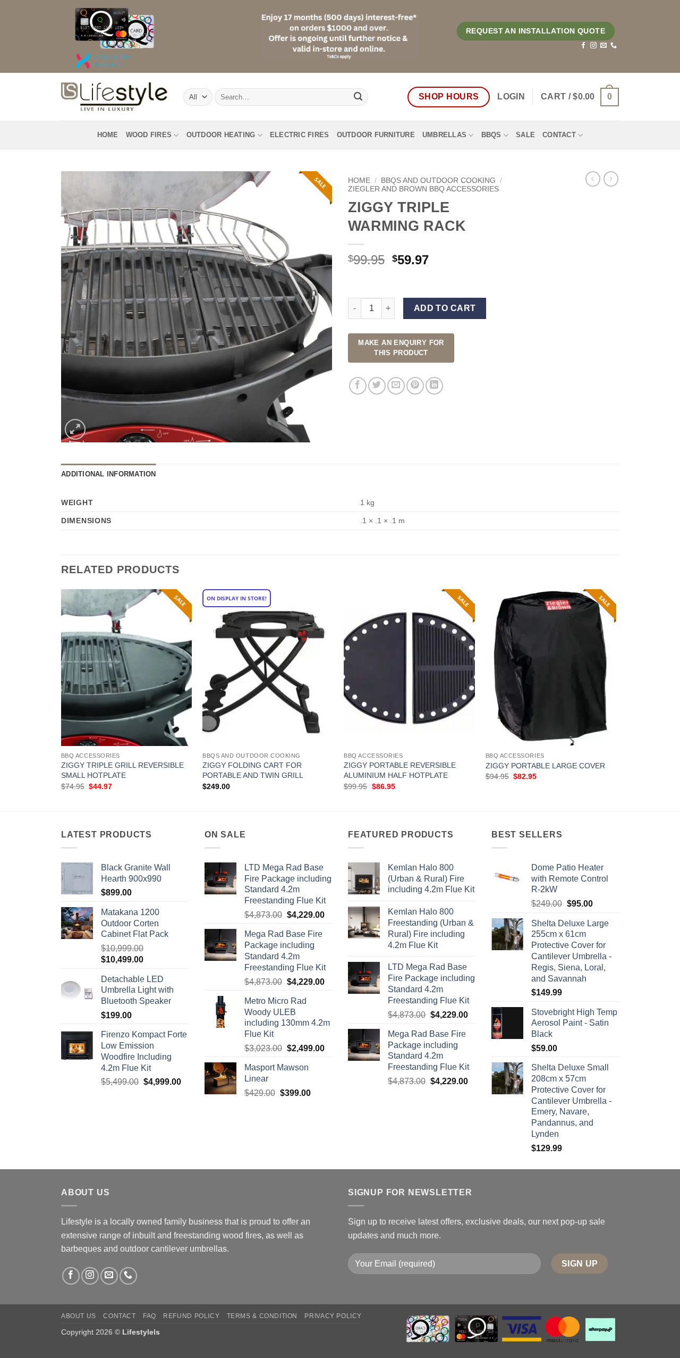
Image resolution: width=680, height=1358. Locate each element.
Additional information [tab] (108, 474)
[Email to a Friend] (396, 386)
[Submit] (358, 97)
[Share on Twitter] (377, 386)
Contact (559, 135)
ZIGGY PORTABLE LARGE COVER (545, 765)
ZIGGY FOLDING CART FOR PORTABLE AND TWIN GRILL (252, 770)
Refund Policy (191, 1316)
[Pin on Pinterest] (415, 386)
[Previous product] (611, 178)
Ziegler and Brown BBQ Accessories (423, 189)
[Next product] (592, 178)
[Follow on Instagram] (593, 45)
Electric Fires (299, 135)
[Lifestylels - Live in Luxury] (114, 96)
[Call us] (613, 45)
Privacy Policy (333, 1316)
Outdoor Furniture (376, 135)
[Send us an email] (603, 45)
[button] (511, 96)
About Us (78, 1316)
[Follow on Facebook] (583, 45)
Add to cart (445, 308)
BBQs (491, 135)
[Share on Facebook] (358, 386)
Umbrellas (444, 135)
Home (107, 135)
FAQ (149, 1316)
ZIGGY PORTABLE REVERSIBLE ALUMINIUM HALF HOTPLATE (400, 770)
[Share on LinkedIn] (434, 386)
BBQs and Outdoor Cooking (438, 181)
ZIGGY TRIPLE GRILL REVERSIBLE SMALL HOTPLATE (122, 770)
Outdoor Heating (221, 135)
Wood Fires (149, 135)
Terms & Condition (262, 1316)
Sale (525, 135)
